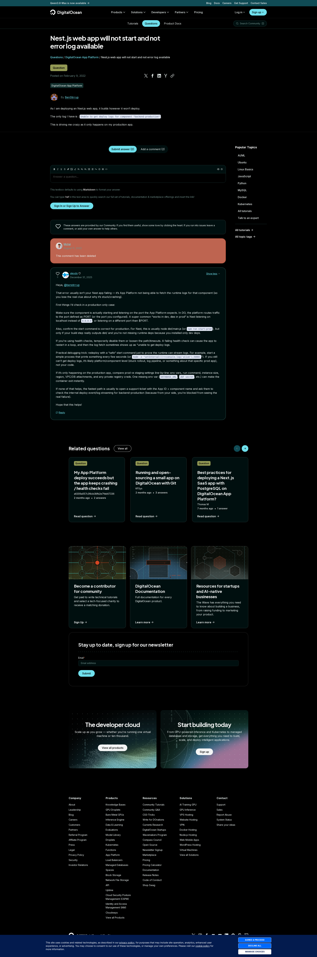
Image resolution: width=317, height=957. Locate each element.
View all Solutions (189, 854)
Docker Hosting (188, 829)
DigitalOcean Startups (154, 829)
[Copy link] (172, 76)
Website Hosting (188, 819)
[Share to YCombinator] (166, 76)
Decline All (254, 945)
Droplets (110, 839)
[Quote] (96, 169)
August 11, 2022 (73, 248)
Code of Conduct (152, 880)
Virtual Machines (188, 850)
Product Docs (172, 23)
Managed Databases (117, 865)
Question (59, 67)
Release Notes (151, 875)
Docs (217, 3)
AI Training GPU (188, 804)
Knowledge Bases (115, 804)
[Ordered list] (92, 169)
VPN (182, 824)
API (107, 885)
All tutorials (245, 211)
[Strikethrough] (64, 169)
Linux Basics (245, 169)
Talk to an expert (248, 218)
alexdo (74, 273)
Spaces (110, 870)
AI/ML (241, 155)
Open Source (150, 844)
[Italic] (57, 169)
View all (122, 448)
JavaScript (244, 176)
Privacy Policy (76, 854)
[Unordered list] (89, 169)
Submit (86, 673)
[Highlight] (75, 169)
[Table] (103, 169)
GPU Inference (188, 809)
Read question (83, 516)
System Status (224, 819)
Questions (151, 23)
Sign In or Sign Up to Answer (71, 206)
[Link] (68, 169)
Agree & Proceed (254, 940)
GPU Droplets (113, 809)
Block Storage (113, 875)
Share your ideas (226, 824)
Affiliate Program (78, 839)
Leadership (75, 809)
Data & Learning (114, 824)
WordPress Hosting (190, 844)
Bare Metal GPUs (115, 814)
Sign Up (79, 622)
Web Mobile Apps (189, 839)
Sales (220, 809)
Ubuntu (242, 162)
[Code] (106, 169)
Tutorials (132, 23)
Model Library (113, 834)
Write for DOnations (153, 819)
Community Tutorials (153, 804)
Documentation (151, 870)
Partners (73, 829)
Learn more (142, 622)
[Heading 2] (82, 169)
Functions (111, 850)
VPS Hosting (186, 814)
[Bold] (54, 169)
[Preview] (218, 169)
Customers (74, 824)
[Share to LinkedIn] (159, 76)
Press (72, 844)
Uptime (109, 890)
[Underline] (61, 169)
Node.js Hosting (188, 834)
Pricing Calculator (152, 865)
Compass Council (152, 839)
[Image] (71, 169)
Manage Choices (254, 951)
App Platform (113, 854)
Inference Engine (115, 819)
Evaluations (112, 829)
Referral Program (78, 834)
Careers (226, 3)
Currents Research (153, 824)
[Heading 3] (85, 169)
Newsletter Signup (153, 850)
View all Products (115, 917)
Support (221, 804)
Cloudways (112, 912)
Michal (67, 244)
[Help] (221, 169)
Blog (208, 3)
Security (73, 860)
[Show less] (219, 274)
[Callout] (99, 169)
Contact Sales (259, 3)
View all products (112, 747)
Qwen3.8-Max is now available (68, 3)
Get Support (241, 3)
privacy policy (126, 942)
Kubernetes (245, 204)
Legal (72, 850)
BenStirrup (72, 97)
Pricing (146, 860)
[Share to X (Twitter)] (146, 76)
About (72, 804)
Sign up (256, 12)
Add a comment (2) (153, 149)
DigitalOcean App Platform (82, 57)
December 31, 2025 (81, 277)
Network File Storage (117, 880)
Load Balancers (114, 860)
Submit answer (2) (122, 149)
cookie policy (202, 945)
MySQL (242, 190)
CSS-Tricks (149, 814)
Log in (238, 12)
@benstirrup (72, 285)
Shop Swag (149, 885)
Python (242, 183)
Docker (242, 197)
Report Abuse (224, 814)
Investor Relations (78, 865)
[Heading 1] (78, 169)
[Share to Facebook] (153, 76)
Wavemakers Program (155, 834)
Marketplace (149, 854)
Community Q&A (151, 809)
